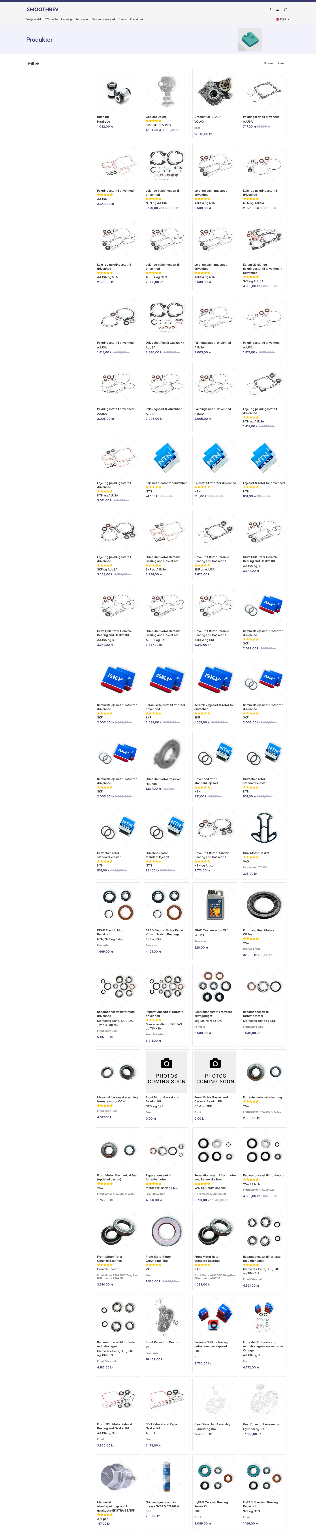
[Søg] (270, 9)
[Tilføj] (181, 107)
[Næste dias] (232, 92)
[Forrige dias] (198, 92)
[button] (282, 63)
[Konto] (278, 9)
